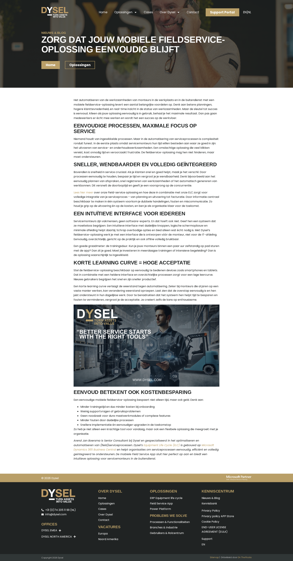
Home (103, 12)
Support (207, 539)
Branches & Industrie (164, 527)
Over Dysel (167, 12)
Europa (103, 534)
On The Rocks (245, 557)
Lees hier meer (83, 192)
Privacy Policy (211, 511)
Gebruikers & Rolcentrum (167, 533)
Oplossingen (123, 12)
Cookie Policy (210, 522)
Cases (148, 12)
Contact (193, 12)
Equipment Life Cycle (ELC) (162, 445)
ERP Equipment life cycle (166, 498)
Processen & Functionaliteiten (170, 522)
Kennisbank (209, 503)
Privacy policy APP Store (218, 516)
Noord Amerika (108, 539)
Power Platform (160, 509)
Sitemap (214, 557)
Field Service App (161, 503)
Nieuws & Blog (211, 498)
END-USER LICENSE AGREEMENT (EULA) (215, 529)
